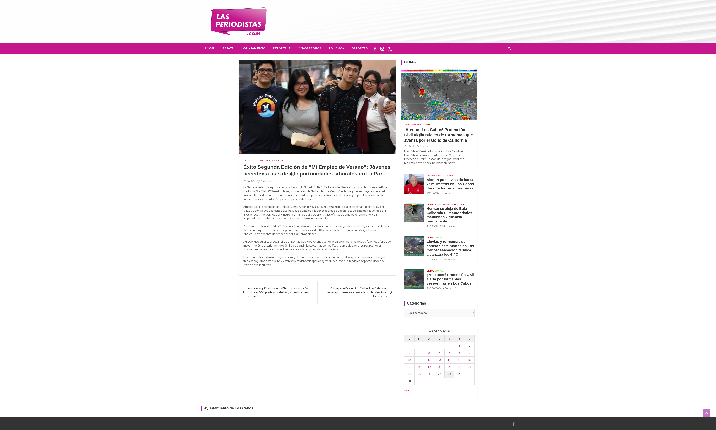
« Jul (407, 390)
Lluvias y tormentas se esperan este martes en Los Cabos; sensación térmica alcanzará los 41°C (450, 248)
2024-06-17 (250, 181)
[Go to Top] (706, 413)
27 (439, 374)
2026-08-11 (433, 259)
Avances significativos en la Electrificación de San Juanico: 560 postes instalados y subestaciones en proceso (279, 292)
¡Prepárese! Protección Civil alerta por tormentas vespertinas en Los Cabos (450, 279)
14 (449, 360)
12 (429, 360)
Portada (459, 204)
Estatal (229, 48)
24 (409, 374)
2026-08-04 (434, 288)
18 (419, 367)
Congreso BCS (309, 48)
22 (459, 367)
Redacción (266, 181)
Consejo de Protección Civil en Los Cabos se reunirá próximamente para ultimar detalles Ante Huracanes (357, 292)
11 (419, 360)
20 (439, 367)
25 (419, 374)
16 (469, 360)
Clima (427, 124)
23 (469, 367)
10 (409, 360)
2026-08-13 (434, 226)
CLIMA (410, 62)
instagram (382, 48)
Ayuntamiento (254, 48)
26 (429, 374)
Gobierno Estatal (270, 160)
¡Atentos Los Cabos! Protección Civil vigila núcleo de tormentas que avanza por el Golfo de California (438, 135)
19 (429, 367)
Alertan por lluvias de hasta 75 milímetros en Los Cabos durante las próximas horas (450, 184)
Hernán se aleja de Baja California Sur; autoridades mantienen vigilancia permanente (449, 215)
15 (459, 360)
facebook (375, 48)
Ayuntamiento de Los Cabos (228, 408)
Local (210, 48)
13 (439, 360)
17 (409, 367)
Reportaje (281, 48)
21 (449, 367)
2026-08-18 (434, 193)
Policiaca (336, 48)
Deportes (360, 48)
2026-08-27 (411, 146)
